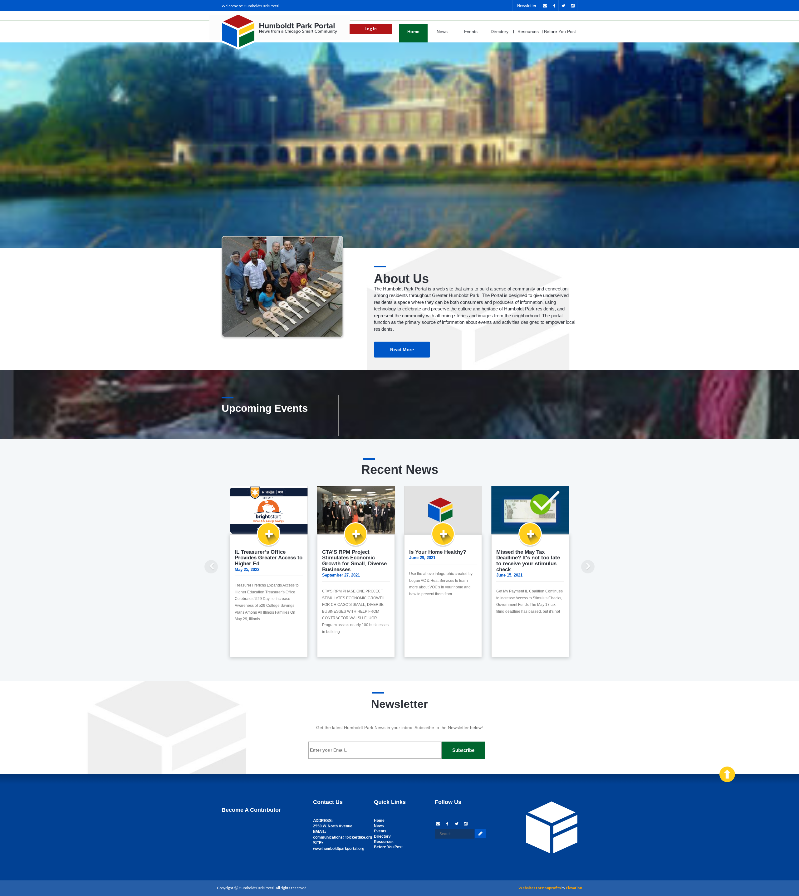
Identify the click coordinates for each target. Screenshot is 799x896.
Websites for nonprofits (539, 887)
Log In (371, 28)
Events (471, 31)
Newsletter (526, 5)
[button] (209, 575)
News (442, 31)
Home (413, 31)
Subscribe (463, 750)
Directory (499, 31)
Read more (402, 349)
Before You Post (560, 31)
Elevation (574, 887)
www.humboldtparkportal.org (338, 848)
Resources (528, 31)
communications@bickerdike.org (342, 837)
